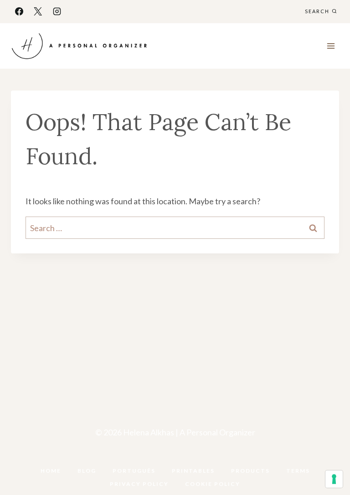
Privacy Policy (139, 483)
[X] (38, 11)
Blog (86, 470)
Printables (193, 470)
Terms (298, 470)
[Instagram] (57, 11)
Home (51, 470)
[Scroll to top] (328, 459)
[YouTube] (165, 456)
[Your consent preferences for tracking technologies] (334, 479)
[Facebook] (19, 11)
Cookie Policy (212, 483)
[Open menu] (330, 46)
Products (250, 470)
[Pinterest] (184, 456)
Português (134, 470)
